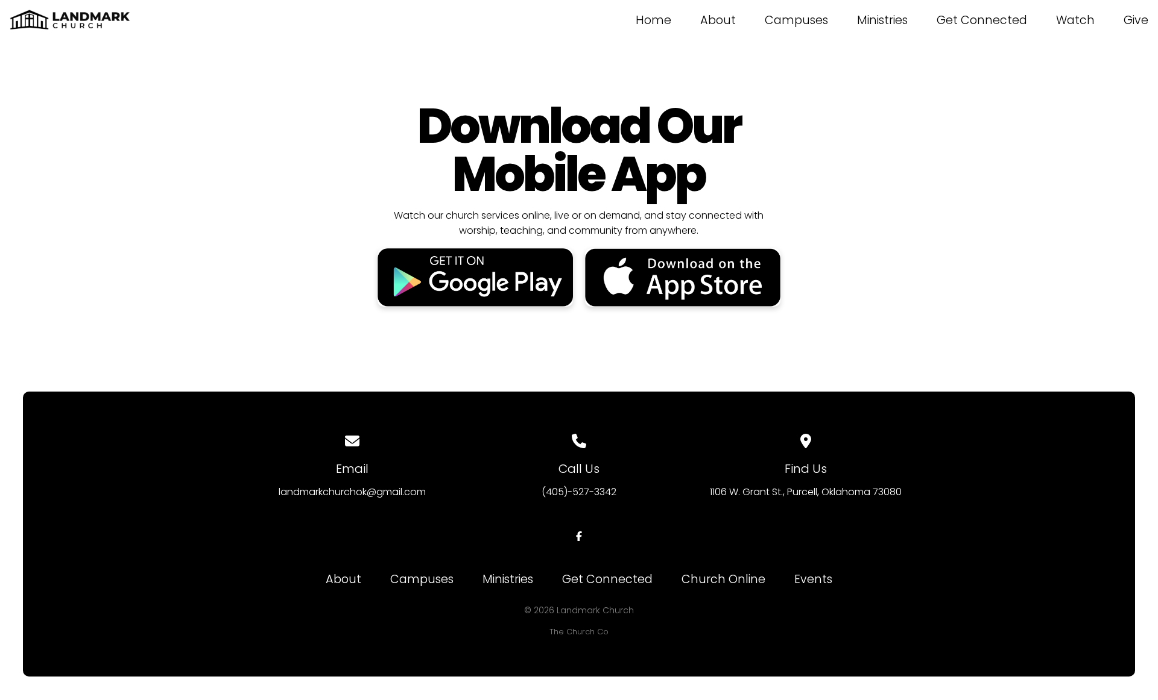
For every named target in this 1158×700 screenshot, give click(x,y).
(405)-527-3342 (579, 492)
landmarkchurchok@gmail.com (352, 492)
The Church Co (579, 632)
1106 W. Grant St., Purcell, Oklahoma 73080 (806, 492)
